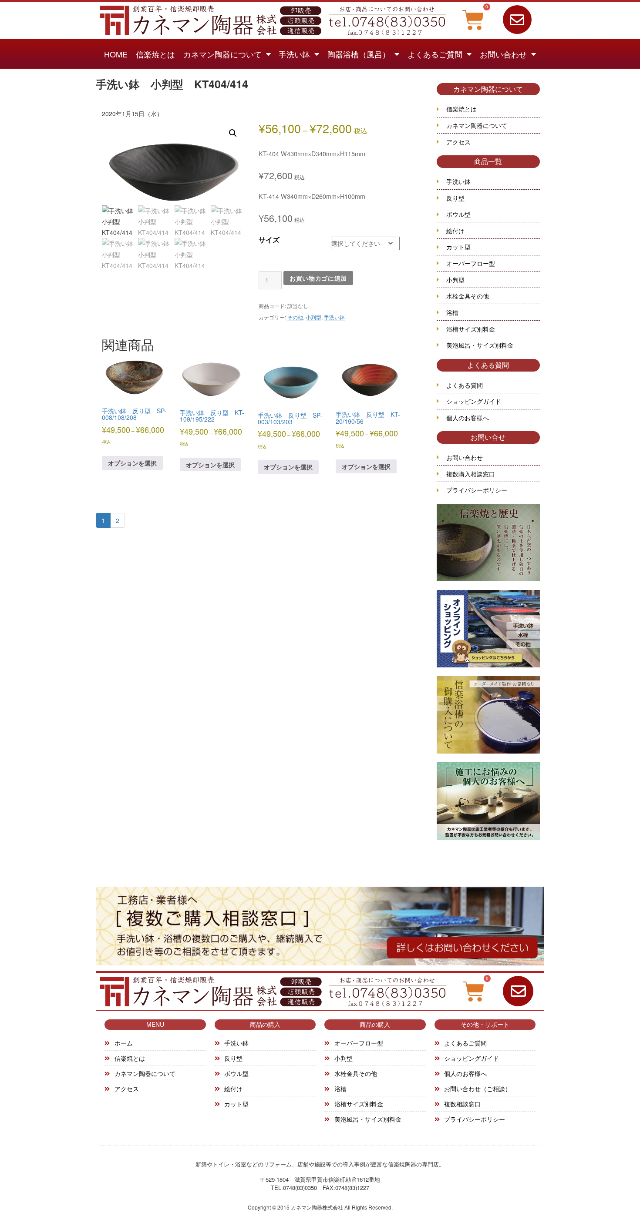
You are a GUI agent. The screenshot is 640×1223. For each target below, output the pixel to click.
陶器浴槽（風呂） (358, 54)
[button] (233, 133)
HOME (116, 54)
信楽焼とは (155, 54)
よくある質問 (488, 365)
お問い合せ (488, 437)
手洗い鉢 (294, 54)
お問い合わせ (503, 54)
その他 (295, 317)
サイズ (269, 240)
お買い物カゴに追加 (318, 278)
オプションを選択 (132, 463)
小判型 (313, 317)
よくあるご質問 (435, 54)
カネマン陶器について (222, 54)
